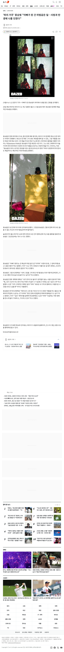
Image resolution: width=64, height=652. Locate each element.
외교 (24, 610)
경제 (40, 606)
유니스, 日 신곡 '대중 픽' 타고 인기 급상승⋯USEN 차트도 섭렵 (14, 345)
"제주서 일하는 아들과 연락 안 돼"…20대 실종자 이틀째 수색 (16, 533)
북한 (40, 610)
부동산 (24, 615)
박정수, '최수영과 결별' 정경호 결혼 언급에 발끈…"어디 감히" (16, 510)
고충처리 (46, 632)
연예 (4, 11)
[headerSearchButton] (53, 2)
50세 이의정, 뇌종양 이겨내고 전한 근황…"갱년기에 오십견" (21, 396)
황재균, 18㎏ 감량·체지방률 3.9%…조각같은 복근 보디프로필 (21, 405)
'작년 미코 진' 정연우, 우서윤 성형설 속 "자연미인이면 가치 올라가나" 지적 (15, 518)
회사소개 (17, 632)
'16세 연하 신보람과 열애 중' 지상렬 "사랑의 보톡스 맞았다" (21, 403)
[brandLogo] (6, 1)
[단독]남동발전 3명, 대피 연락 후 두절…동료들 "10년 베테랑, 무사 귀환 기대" (16, 540)
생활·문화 (8, 619)
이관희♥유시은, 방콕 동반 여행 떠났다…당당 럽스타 (19, 398)
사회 (24, 606)
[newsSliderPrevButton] (55, 504)
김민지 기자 (9, 25)
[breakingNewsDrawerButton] (56, 2)
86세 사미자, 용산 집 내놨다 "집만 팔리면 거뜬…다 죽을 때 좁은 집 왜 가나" (16, 525)
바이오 (56, 615)
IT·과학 (40, 615)
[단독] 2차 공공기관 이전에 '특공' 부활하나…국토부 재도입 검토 (44, 525)
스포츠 (5, 578)
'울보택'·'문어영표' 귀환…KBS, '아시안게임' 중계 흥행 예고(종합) (42, 345)
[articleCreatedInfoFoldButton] (20, 28)
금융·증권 (56, 610)
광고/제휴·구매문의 (27, 632)
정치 (8, 606)
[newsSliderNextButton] (59, 504)
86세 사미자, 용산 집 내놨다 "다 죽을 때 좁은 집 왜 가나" (20, 401)
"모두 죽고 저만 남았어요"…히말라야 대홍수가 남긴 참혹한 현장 (45, 540)
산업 (8, 615)
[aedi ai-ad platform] (19, 37)
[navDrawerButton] (59, 2)
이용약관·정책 (38, 632)
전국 (8, 610)
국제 (56, 606)
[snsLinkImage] (51, 647)
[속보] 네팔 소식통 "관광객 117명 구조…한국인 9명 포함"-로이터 (44, 533)
